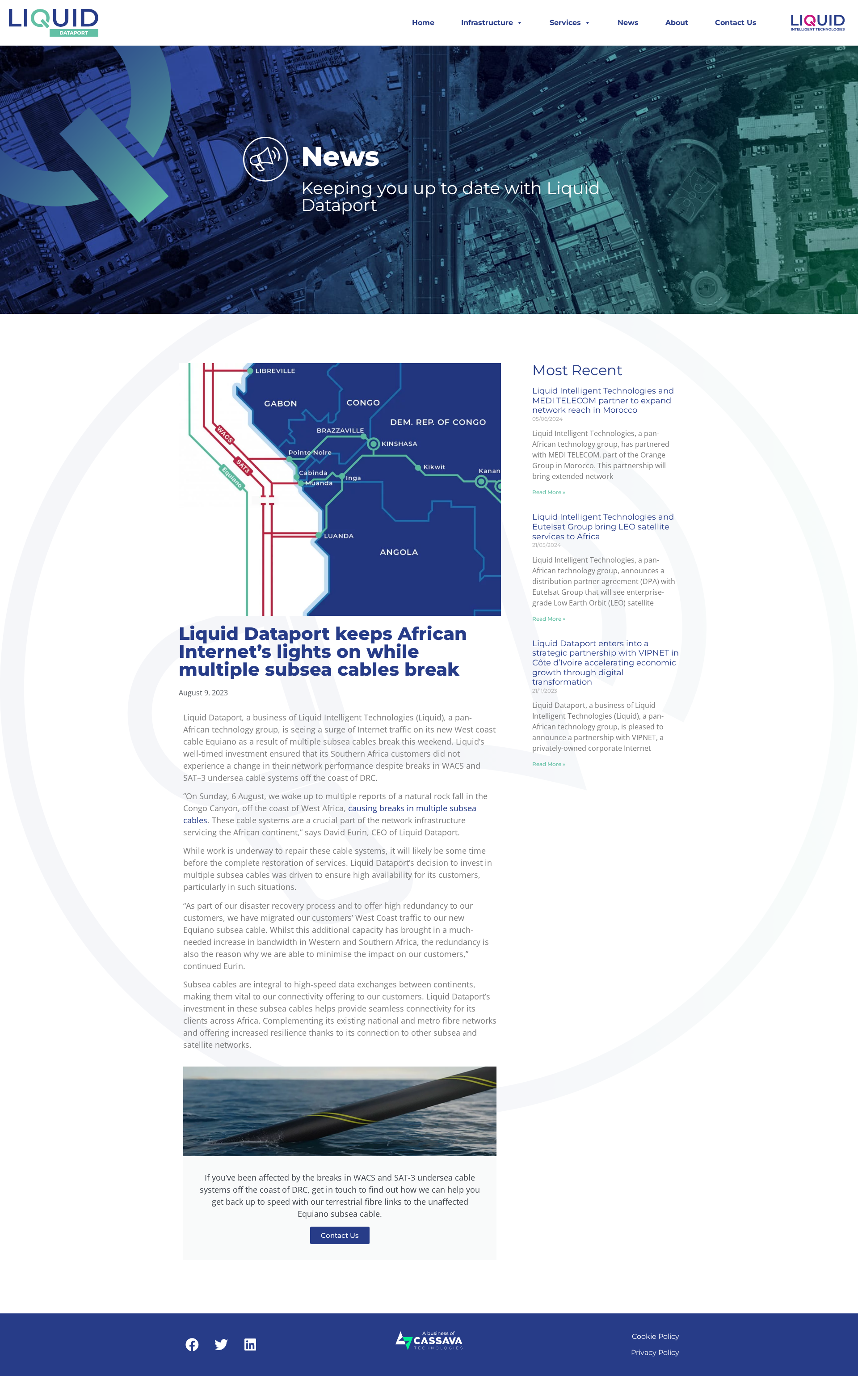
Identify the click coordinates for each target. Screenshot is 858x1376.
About (676, 22)
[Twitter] (221, 1344)
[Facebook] (192, 1344)
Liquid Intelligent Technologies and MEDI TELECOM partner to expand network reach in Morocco (603, 400)
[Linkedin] (250, 1344)
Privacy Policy (655, 1352)
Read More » (548, 492)
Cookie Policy (655, 1336)
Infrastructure (487, 22)
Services (565, 22)
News (628, 22)
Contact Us (736, 22)
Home (423, 22)
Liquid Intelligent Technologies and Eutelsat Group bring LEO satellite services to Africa (603, 526)
